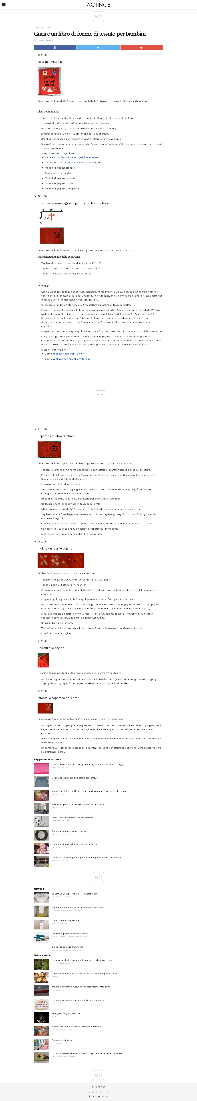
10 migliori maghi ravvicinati (66, 1013)
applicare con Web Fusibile (69, 353)
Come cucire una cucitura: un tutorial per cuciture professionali (84, 973)
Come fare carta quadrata (65, 920)
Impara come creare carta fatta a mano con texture (79, 907)
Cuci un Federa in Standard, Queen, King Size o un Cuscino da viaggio (88, 764)
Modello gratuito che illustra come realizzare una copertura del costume (90, 791)
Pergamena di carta (62, 1040)
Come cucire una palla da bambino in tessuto (75, 844)
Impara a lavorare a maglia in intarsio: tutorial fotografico (82, 986)
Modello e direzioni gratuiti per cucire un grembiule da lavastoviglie (86, 857)
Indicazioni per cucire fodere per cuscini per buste (78, 804)
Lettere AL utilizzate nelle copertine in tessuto (72, 157)
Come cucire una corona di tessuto (70, 831)
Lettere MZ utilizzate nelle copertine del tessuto (73, 162)
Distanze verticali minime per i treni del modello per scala (82, 960)
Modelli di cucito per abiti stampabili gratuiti (75, 778)
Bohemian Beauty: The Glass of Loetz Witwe (75, 894)
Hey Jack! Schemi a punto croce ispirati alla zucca (78, 1000)
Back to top (98, 1087)
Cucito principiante (42, 28)
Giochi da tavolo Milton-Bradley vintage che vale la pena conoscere (87, 1053)
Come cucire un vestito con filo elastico (72, 817)
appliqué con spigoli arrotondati (71, 358)
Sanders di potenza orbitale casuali (70, 933)
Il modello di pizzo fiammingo (67, 947)
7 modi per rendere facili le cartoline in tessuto (76, 1026)
